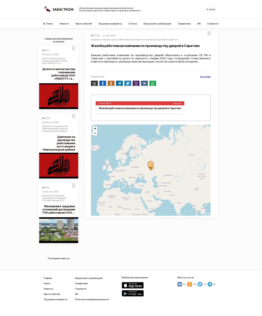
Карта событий (84, 23)
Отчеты (132, 23)
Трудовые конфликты (110, 23)
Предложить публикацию (157, 23)
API (199, 23)
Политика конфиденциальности (92, 299)
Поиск (49, 23)
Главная (48, 278)
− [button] (95, 133)
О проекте (213, 23)
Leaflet (207, 214)
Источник (205, 76)
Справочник (184, 23)
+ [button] (95, 129)
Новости (64, 23)
